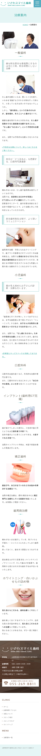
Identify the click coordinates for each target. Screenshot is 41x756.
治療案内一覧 (8, 737)
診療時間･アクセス (10, 710)
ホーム (6, 707)
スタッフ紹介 (8, 717)
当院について (8, 714)
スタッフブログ (9, 721)
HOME (25, 25)
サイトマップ (8, 724)
